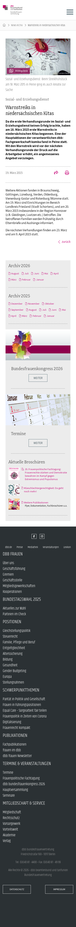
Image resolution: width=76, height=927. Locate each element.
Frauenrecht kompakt (16, 728)
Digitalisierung (12, 722)
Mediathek (33, 547)
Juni (36, 273)
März (13, 279)
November (33, 303)
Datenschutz (17, 889)
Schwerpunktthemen (21, 690)
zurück (66, 242)
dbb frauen (13, 554)
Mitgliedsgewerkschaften (19, 586)
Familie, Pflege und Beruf (19, 642)
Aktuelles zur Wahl (14, 608)
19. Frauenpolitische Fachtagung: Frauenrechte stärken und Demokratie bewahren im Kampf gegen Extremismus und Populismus (46, 474)
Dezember (17, 303)
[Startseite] (4, 25)
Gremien (8, 574)
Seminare (9, 796)
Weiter (38, 443)
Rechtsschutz (11, 818)
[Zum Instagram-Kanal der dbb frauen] (42, 536)
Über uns (8, 563)
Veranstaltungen (51, 547)
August (15, 273)
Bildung (8, 659)
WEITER (38, 378)
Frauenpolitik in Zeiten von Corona (24, 716)
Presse (20, 547)
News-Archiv (17, 25)
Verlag (7, 841)
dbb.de (8, 547)
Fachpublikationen (14, 744)
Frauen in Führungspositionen (22, 705)
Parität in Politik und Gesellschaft (24, 699)
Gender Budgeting (14, 671)
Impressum (59, 889)
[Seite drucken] (64, 173)
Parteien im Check (14, 614)
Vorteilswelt (10, 829)
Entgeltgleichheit (14, 648)
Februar (26, 279)
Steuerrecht (10, 636)
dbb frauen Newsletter (17, 756)
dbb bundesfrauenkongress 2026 (24, 784)
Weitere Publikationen (36, 502)
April (55, 273)
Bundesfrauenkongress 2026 (37, 368)
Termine (18, 433)
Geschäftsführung (14, 569)
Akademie (9, 835)
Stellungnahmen (13, 682)
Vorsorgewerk (11, 824)
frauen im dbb (12, 750)
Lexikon (67, 547)
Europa (7, 677)
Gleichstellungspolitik (16, 631)
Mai (46, 273)
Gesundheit (10, 665)
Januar (40, 279)
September (17, 309)
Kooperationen (12, 592)
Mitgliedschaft (12, 812)
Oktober (49, 303)
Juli (27, 273)
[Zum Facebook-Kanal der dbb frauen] (34, 536)
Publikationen (15, 735)
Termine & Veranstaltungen (27, 763)
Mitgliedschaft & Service (24, 803)
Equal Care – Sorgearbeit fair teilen (25, 711)
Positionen (12, 621)
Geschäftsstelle (12, 580)
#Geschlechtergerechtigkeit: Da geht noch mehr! (43, 489)
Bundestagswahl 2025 (22, 599)
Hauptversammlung (15, 790)
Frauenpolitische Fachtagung (21, 778)
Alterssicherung (13, 654)
